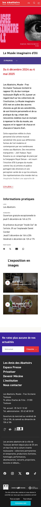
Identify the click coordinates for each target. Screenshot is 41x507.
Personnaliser (20, 503)
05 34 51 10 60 (20, 408)
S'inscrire (30, 349)
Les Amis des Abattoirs (17, 363)
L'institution (10, 381)
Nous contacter (12, 385)
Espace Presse (12, 367)
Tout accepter (15, 499)
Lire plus (7, 186)
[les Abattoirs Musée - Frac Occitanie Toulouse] (11, 3)
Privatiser (9, 372)
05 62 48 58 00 (27, 411)
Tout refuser (27, 499)
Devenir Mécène (13, 376)
